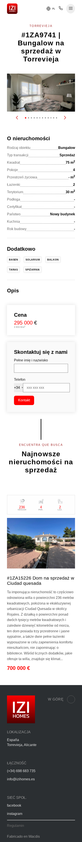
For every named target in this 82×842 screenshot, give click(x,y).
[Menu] (70, 9)
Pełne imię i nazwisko (31, 360)
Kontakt (24, 400)
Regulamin (15, 825)
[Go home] (12, 8)
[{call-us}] (61, 9)
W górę (56, 699)
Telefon (19, 379)
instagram (14, 814)
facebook (14, 805)
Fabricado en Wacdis (23, 836)
